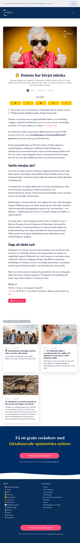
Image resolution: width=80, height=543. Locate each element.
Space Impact (9, 515)
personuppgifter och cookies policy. (52, 461)
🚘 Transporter (9, 517)
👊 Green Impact (10, 497)
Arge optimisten (48, 492)
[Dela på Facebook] (28, 103)
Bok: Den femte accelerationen (52, 497)
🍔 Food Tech (9, 494)
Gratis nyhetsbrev (48, 489)
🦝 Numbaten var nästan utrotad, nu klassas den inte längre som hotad (20, 402)
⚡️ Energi (8, 489)
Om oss (45, 487)
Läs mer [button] (50, 3)
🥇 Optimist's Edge (10, 507)
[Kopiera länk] (66, 103)
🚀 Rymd (8, 512)
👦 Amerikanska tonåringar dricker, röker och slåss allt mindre (20, 352)
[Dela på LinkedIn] (40, 103)
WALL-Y (33, 90)
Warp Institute (47, 507)
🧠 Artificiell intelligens (12, 487)
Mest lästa (46, 500)
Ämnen (45, 502)
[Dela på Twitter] (15, 103)
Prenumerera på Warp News (39, 456)
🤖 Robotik (8, 510)
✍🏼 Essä (7, 492)
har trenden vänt (50, 125)
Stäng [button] (74, 3)
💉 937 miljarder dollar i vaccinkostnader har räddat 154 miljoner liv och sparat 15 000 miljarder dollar (57, 354)
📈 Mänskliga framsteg (17, 300)
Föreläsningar (47, 494)
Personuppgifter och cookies (51, 505)
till (33, 278)
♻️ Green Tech (9, 500)
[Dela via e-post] (53, 103)
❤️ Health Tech (9, 502)
